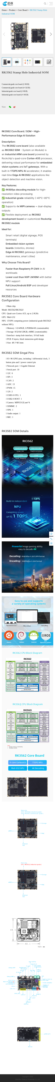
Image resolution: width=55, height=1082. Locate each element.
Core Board (22, 10)
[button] (51, 34)
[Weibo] (14, 106)
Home (4, 10)
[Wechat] (10, 106)
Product (12, 10)
